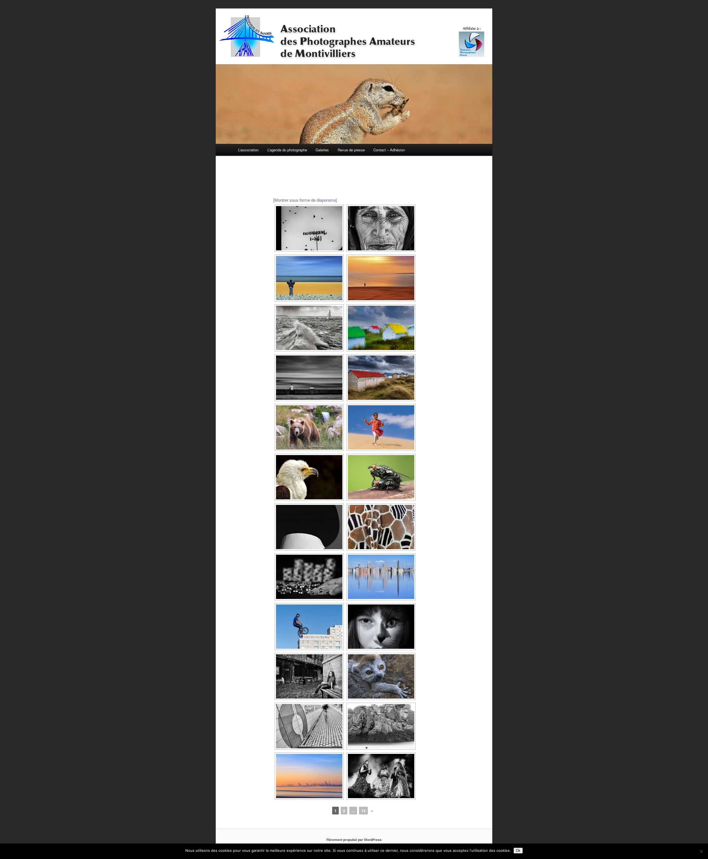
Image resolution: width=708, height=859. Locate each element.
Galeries (322, 149)
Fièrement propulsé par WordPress (354, 839)
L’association (248, 149)
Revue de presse (351, 149)
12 (363, 810)
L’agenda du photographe (287, 149)
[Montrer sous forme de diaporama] (305, 200)
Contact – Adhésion (389, 149)
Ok (518, 850)
